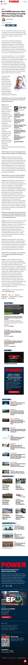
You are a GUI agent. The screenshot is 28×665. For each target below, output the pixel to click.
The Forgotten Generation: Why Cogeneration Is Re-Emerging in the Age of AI (18, 430)
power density (11, 298)
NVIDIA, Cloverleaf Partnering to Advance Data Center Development (17, 404)
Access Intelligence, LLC (11, 658)
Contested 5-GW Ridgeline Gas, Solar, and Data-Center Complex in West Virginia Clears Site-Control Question (18, 456)
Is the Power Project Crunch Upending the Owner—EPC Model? (19, 528)
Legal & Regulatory (14, 418)
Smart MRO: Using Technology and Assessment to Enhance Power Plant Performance (12, 332)
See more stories (18, 141)
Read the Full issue (6, 548)
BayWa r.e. (4, 298)
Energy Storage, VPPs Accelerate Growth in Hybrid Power (19, 121)
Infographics (17, 113)
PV (12, 295)
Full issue (20, 110)
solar (9, 295)
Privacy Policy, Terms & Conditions (8, 626)
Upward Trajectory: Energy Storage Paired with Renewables (20, 489)
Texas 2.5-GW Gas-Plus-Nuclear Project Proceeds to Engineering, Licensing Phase (17, 465)
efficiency (17, 295)
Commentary (12, 409)
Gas (15, 533)
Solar (15, 134)
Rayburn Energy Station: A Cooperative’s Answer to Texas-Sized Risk (19, 536)
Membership (9, 625)
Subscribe (20, 640)
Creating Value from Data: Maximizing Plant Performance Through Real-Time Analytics (13, 318)
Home (2, 4)
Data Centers (13, 401)
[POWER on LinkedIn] (11, 586)
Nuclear (16, 123)
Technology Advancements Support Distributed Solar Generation (19, 137)
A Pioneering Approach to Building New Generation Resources (19, 544)
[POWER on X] (9, 586)
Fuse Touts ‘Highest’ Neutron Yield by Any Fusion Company (17, 472)
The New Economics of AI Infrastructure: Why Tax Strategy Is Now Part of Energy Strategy (17, 447)
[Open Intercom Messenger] (25, 661)
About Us (15, 625)
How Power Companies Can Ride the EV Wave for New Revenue (20, 131)
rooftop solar (5, 296)
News (15, 118)
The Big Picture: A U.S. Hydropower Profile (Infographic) (19, 116)
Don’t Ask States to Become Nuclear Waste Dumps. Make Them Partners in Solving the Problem (17, 412)
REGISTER (6, 324)
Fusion (11, 470)
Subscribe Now (13, 392)
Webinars (7, 303)
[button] (2, 2)
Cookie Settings (4, 629)
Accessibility (12, 629)
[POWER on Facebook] (7, 586)
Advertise (3, 625)
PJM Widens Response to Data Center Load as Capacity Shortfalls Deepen (17, 438)
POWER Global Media (10, 363)
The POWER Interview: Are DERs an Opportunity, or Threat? (7, 519)
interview (21, 296)
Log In (24, 1)
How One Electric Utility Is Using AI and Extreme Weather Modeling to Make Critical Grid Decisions (13, 342)
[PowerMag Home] (14, 2)
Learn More (5, 617)
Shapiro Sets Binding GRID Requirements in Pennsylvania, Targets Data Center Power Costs (17, 421)
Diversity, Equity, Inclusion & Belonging (9, 628)
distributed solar (13, 296)
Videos (6, 350)
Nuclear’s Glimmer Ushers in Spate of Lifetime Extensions (20, 126)
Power (5, 4)
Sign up (11, 652)
